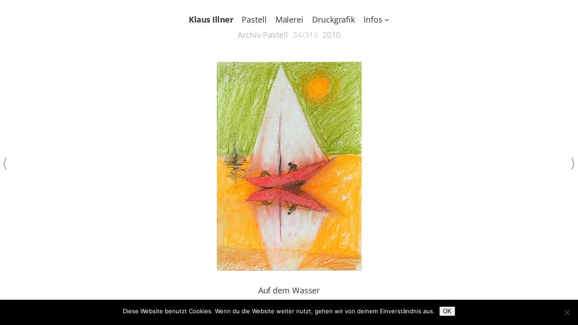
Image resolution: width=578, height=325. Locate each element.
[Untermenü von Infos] (386, 19)
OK (447, 311)
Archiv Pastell (263, 34)
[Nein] (566, 312)
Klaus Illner (211, 19)
